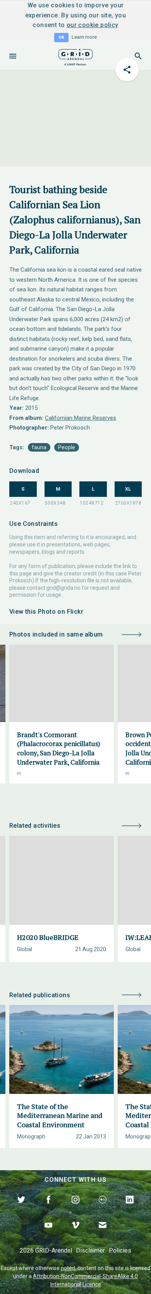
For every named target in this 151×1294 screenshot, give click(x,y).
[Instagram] (75, 1208)
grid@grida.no (63, 588)
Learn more (84, 37)
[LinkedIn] (129, 1208)
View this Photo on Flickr (46, 611)
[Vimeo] (75, 1234)
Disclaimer (90, 1250)
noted (68, 1268)
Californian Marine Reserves (80, 417)
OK (61, 37)
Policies (120, 1250)
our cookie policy (92, 25)
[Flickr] (102, 1208)
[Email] (102, 1234)
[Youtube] (48, 1234)
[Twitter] (21, 1208)
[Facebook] (48, 1208)
